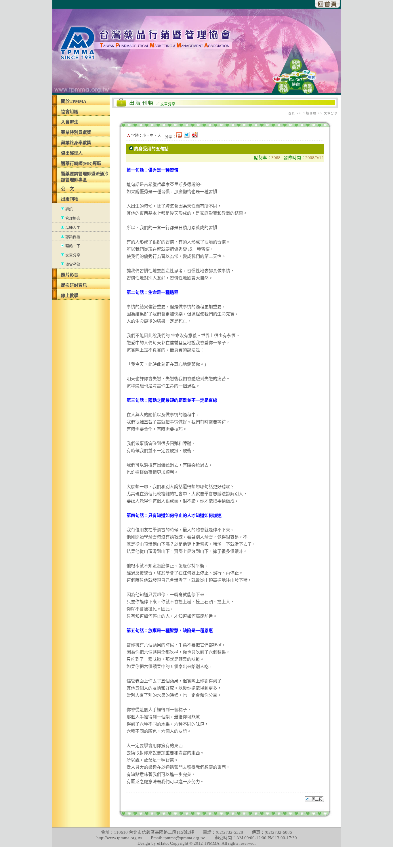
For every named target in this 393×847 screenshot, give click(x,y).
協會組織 (69, 111)
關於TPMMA (73, 101)
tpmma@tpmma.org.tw (184, 837)
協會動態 (72, 264)
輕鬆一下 (72, 246)
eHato (162, 843)
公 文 (67, 188)
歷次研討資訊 (74, 285)
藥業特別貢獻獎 (76, 132)
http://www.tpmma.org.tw (119, 837)
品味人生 (72, 227)
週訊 (69, 209)
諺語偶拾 (72, 237)
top (314, 799)
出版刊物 (69, 199)
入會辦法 (69, 122)
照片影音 (69, 275)
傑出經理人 (72, 153)
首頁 (291, 113)
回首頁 (328, 4)
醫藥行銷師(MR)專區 (81, 163)
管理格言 (72, 218)
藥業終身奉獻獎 (76, 142)
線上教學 (69, 295)
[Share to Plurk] (180, 136)
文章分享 (72, 255)
